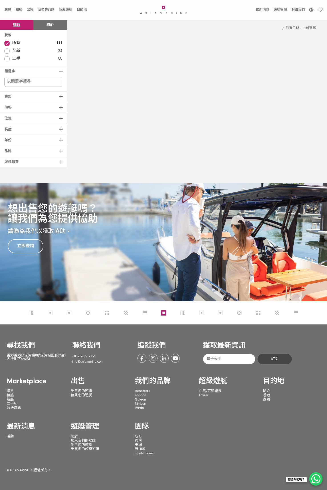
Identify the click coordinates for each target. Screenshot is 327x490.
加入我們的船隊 (83, 441)
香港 (266, 395)
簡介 (266, 391)
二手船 (12, 404)
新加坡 (140, 449)
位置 (8, 118)
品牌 (8, 151)
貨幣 (8, 97)
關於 (74, 436)
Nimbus (140, 404)
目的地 (82, 10)
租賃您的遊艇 (81, 395)
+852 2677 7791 (84, 356)
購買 (7, 10)
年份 (8, 140)
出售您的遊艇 (81, 391)
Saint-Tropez (144, 453)
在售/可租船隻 (210, 391)
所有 (37, 43)
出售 (30, 10)
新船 (10, 399)
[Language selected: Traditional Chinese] (311, 10)
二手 (37, 59)
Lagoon (140, 395)
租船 (19, 10)
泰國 (266, 399)
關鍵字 (9, 71)
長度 (8, 129)
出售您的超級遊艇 (85, 449)
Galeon (140, 399)
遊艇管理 (280, 10)
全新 (37, 51)
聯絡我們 (298, 10)
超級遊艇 (65, 10)
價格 (8, 107)
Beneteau (142, 391)
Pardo (139, 408)
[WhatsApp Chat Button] (316, 479)
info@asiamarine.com (87, 362)
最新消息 (262, 10)
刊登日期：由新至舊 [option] (301, 28)
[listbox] (300, 30)
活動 (10, 436)
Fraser (203, 395)
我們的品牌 (46, 10)
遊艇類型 (11, 162)
